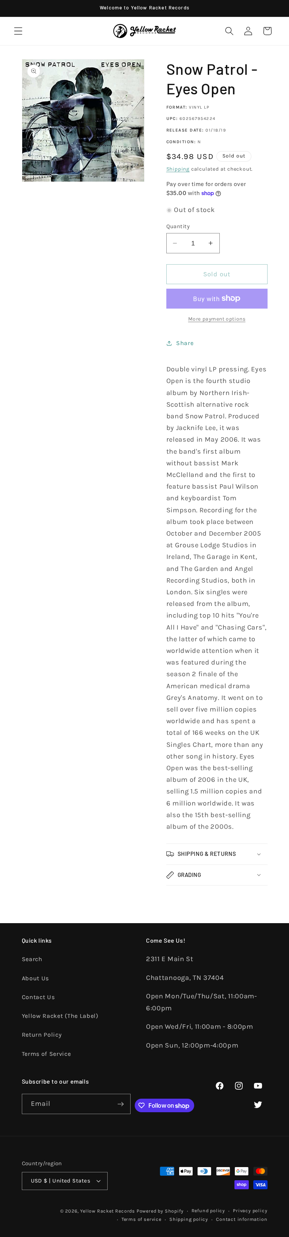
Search (32, 959)
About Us (35, 978)
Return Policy (42, 1034)
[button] (18, 31)
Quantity (178, 226)
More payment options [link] (217, 319)
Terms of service (141, 1219)
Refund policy (208, 1210)
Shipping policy (188, 1219)
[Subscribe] (120, 1104)
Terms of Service (46, 1053)
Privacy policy (250, 1210)
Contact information (241, 1219)
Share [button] (184, 343)
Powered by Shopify (160, 1211)
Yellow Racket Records (107, 1211)
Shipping (178, 169)
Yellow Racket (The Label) (60, 1015)
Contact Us (38, 997)
